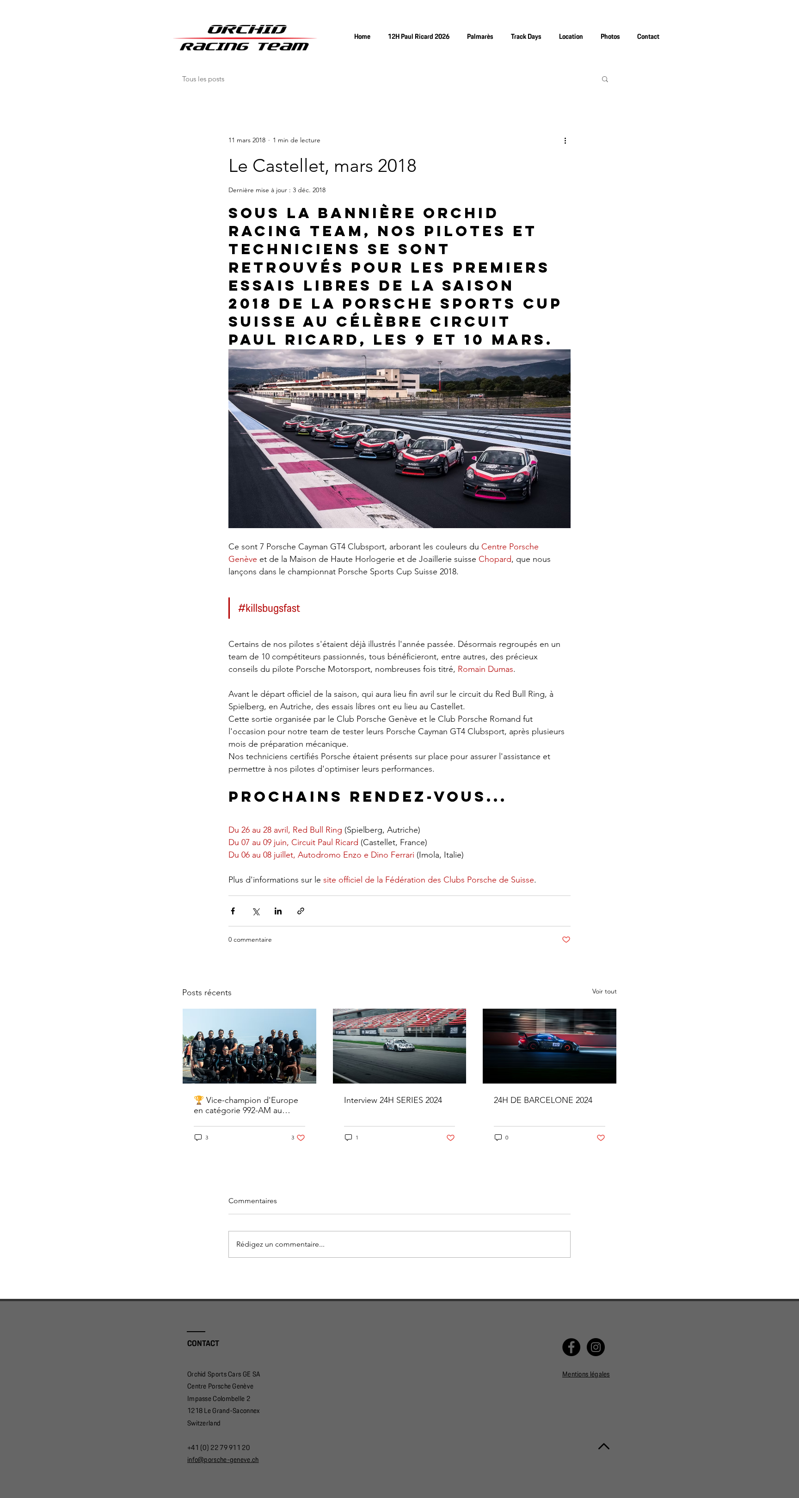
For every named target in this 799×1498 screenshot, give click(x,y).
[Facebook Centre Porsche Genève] (571, 1347)
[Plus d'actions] (565, 140)
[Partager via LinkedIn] (278, 911)
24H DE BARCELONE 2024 (543, 1100)
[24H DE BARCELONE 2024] (549, 1046)
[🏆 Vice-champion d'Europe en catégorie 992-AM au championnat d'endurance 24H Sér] (249, 1046)
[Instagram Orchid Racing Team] (596, 1347)
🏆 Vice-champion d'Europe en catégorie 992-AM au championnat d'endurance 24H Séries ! (246, 1105)
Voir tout (604, 991)
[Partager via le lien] (300, 911)
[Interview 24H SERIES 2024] (400, 1046)
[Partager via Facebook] (232, 911)
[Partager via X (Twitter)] (255, 911)
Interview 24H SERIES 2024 (393, 1100)
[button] (610, 36)
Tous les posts (203, 78)
